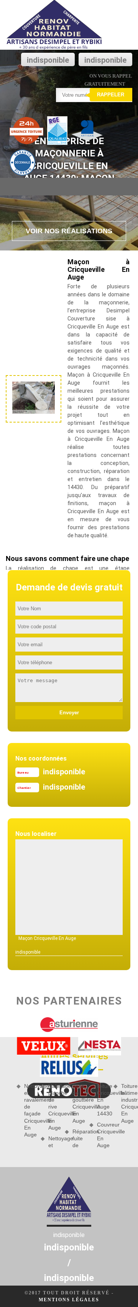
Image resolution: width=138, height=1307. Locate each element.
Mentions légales (69, 1299)
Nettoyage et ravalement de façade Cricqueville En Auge (29, 1110)
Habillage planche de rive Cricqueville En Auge (53, 1107)
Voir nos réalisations (69, 231)
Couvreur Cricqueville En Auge (102, 1135)
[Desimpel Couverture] (54, 25)
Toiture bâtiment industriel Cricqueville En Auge (126, 1103)
